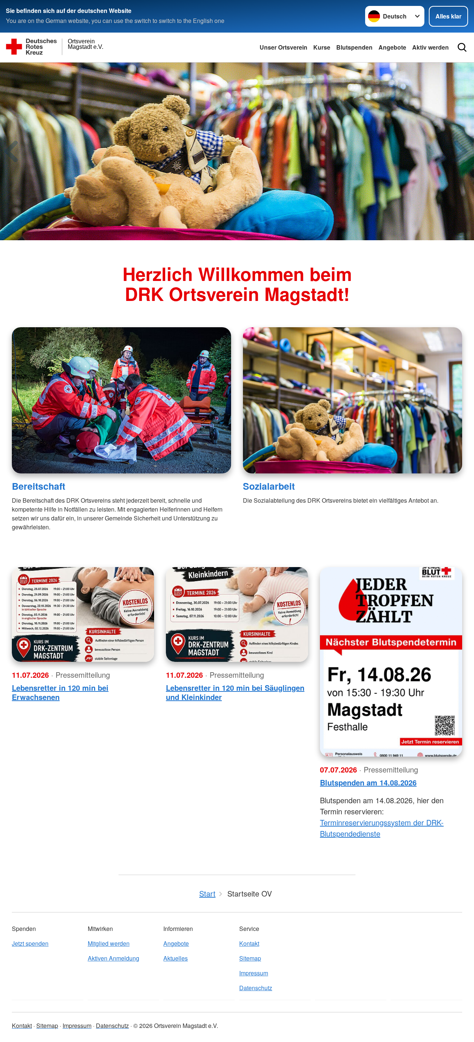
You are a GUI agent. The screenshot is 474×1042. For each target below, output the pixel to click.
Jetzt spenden (30, 943)
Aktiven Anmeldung (113, 958)
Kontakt (249, 943)
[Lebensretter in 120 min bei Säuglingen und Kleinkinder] (237, 614)
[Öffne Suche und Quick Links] (462, 47)
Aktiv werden (430, 47)
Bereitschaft (38, 486)
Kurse (321, 47)
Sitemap (250, 958)
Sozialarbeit (269, 486)
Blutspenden (354, 47)
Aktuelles (175, 958)
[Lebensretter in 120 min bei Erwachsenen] (83, 614)
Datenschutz (255, 988)
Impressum (253, 973)
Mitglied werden (109, 943)
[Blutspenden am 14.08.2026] (391, 662)
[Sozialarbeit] (352, 400)
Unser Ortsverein (283, 47)
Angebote (392, 47)
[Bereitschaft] (121, 400)
